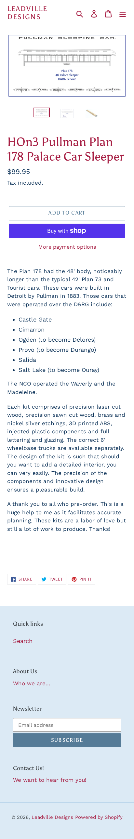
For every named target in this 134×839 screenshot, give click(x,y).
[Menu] (122, 13)
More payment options (67, 247)
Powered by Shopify (99, 817)
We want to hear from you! (50, 780)
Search (23, 640)
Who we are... (31, 683)
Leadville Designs (27, 13)
